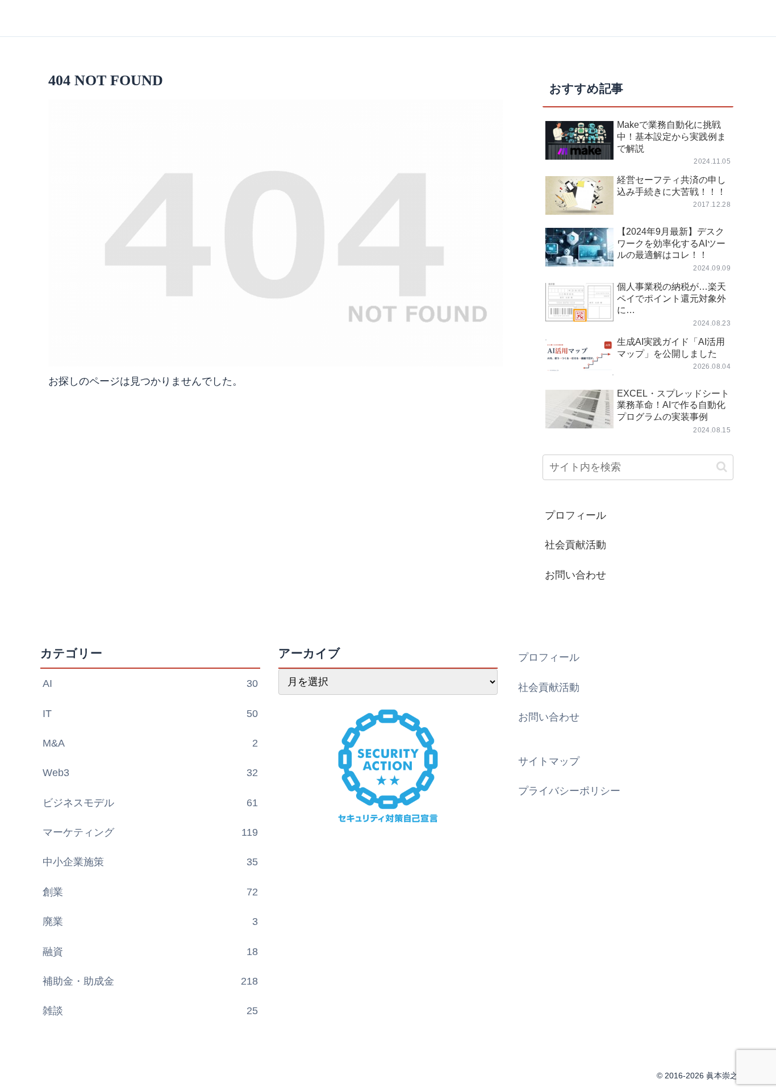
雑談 (150, 1010)
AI (150, 683)
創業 (150, 892)
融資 (150, 951)
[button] (722, 466)
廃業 (150, 921)
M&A (150, 743)
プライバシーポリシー (569, 791)
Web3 (150, 772)
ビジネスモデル (150, 802)
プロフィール (575, 515)
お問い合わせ (575, 575)
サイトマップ (548, 761)
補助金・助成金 (150, 981)
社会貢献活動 (575, 545)
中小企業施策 (150, 862)
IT (150, 713)
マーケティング (150, 832)
